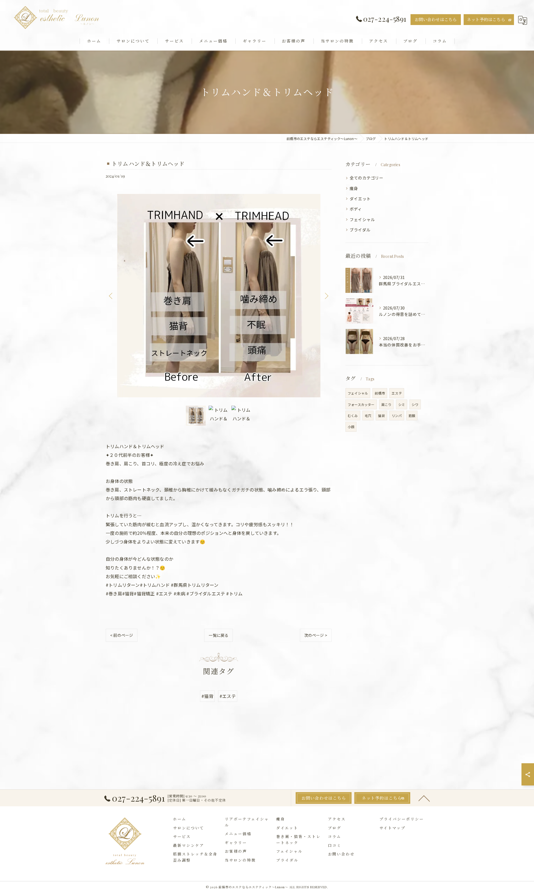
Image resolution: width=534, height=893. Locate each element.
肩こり (386, 404)
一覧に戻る (218, 635)
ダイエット (360, 198)
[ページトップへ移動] (424, 798)
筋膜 (412, 415)
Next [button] (326, 295)
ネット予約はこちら (486, 19)
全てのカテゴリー (367, 178)
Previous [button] (111, 295)
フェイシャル (362, 219)
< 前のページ (121, 635)
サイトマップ (392, 827)
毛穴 (368, 415)
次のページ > (315, 635)
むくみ (353, 415)
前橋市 (380, 393)
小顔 (351, 426)
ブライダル (360, 230)
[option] (219, 295)
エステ (397, 393)
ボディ (356, 209)
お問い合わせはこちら (436, 19)
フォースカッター (361, 404)
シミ (401, 404)
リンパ (397, 415)
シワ (415, 404)
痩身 (354, 188)
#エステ (227, 696)
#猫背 (207, 696)
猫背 (381, 415)
